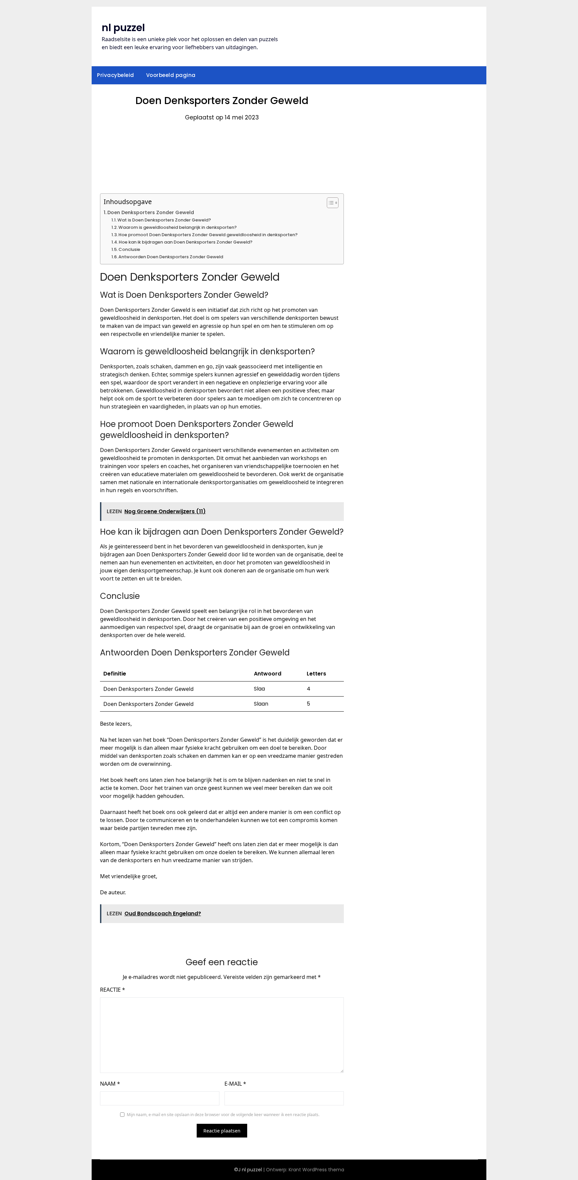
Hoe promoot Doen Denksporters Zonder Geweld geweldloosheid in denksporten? (208, 235)
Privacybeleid (115, 75)
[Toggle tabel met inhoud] (329, 202)
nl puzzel (123, 27)
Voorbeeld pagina (171, 75)
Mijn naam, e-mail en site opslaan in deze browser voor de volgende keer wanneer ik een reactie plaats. (223, 1114)
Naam (110, 1083)
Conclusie (129, 249)
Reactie (112, 989)
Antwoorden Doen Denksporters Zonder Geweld (170, 257)
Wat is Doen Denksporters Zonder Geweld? (164, 220)
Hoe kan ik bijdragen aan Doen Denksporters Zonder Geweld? (186, 242)
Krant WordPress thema (316, 1169)
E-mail (235, 1083)
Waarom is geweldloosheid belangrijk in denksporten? (177, 227)
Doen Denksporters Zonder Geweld (150, 212)
